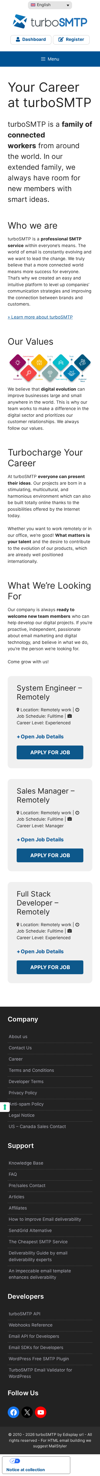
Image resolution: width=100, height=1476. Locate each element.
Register (74, 39)
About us (18, 1036)
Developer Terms (26, 1081)
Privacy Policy (23, 1092)
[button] (50, 736)
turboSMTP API (24, 1313)
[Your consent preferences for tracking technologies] (5, 1107)
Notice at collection (25, 1469)
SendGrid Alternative (30, 1230)
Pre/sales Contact (27, 1185)
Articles (16, 1196)
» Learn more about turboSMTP (40, 317)
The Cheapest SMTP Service (38, 1241)
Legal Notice (22, 1115)
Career (16, 1059)
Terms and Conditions (31, 1070)
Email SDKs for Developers (36, 1347)
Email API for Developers (34, 1336)
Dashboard (33, 39)
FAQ (13, 1174)
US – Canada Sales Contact (37, 1126)
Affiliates (18, 1208)
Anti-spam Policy (26, 1104)
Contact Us (20, 1047)
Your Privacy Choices (41, 1460)
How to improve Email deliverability (45, 1219)
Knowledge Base (26, 1163)
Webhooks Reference (31, 1325)
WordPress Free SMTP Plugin (39, 1358)
